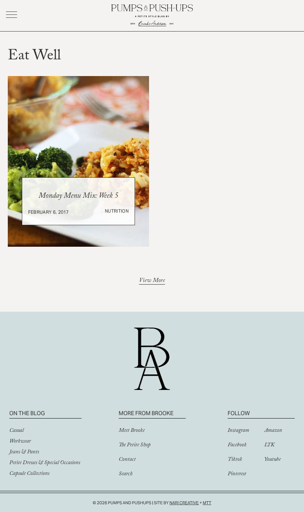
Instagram (238, 431)
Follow (239, 413)
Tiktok (235, 460)
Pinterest (237, 474)
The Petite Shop (135, 445)
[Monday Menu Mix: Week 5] (78, 161)
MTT (207, 502)
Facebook (237, 445)
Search (125, 474)
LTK (269, 445)
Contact (127, 460)
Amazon (273, 431)
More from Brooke (146, 413)
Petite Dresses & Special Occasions (44, 463)
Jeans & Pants (24, 452)
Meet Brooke (132, 431)
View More (152, 281)
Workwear (20, 442)
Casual (16, 431)
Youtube (272, 460)
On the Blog (27, 413)
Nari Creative (184, 502)
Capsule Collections (29, 474)
